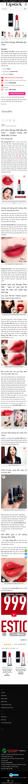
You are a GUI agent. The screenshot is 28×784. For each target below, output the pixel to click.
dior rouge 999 (7, 99)
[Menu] (2, 4)
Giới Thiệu (3, 695)
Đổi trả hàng (4, 698)
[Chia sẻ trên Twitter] (6, 120)
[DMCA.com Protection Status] (11, 780)
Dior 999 (24, 329)
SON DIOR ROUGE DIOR (18, 97)
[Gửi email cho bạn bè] (10, 120)
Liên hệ (3, 692)
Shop (10, 38)
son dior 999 (23, 99)
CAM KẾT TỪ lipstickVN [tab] (10, 126)
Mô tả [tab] (3, 126)
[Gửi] (25, 8)
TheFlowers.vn (22, 1)
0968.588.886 (12, 83)
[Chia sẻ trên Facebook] (2, 120)
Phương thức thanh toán (7, 707)
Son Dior (16, 38)
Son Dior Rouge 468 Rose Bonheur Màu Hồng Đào (21, 670)
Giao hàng (3, 716)
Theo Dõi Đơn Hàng (6, 722)
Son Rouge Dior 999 (17, 101)
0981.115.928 (12, 89)
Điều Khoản (4, 701)
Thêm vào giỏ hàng (17, 93)
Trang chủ (4, 38)
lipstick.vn (5, 1)
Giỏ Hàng (3, 719)
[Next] (24, 22)
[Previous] (3, 22)
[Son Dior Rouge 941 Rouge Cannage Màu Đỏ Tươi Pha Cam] (7, 658)
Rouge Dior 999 (15, 99)
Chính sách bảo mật (6, 704)
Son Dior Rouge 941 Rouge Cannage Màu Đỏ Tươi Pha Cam (7, 671)
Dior (5, 104)
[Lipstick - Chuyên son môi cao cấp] (14, 5)
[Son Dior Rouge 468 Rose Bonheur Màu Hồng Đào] (21, 658)
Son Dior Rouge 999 (6, 101)
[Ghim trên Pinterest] (14, 120)
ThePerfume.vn (13, 1)
